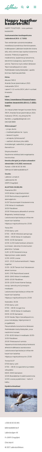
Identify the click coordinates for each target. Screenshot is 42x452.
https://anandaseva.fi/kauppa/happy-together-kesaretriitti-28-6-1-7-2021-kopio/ (21, 102)
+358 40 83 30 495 (12, 423)
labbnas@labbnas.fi (12, 428)
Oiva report (9, 442)
